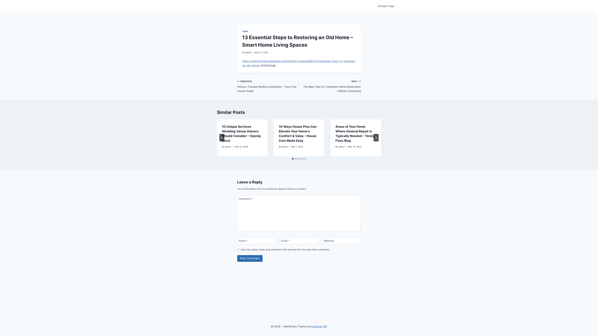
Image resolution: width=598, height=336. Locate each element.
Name (243, 240)
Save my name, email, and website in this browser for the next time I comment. (285, 249)
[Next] (376, 137)
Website (329, 240)
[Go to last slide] (221, 137)
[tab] (293, 159)
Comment (246, 198)
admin (248, 52)
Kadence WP (319, 326)
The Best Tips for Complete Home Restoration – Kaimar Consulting (332, 86)
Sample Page (386, 6)
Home (245, 31)
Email (285, 240)
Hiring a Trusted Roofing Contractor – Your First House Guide (266, 86)
